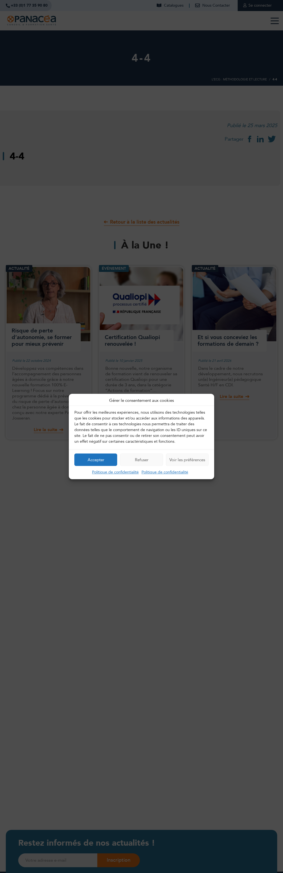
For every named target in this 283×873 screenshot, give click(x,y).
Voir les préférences (187, 460)
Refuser (141, 460)
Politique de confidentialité (115, 472)
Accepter (96, 460)
